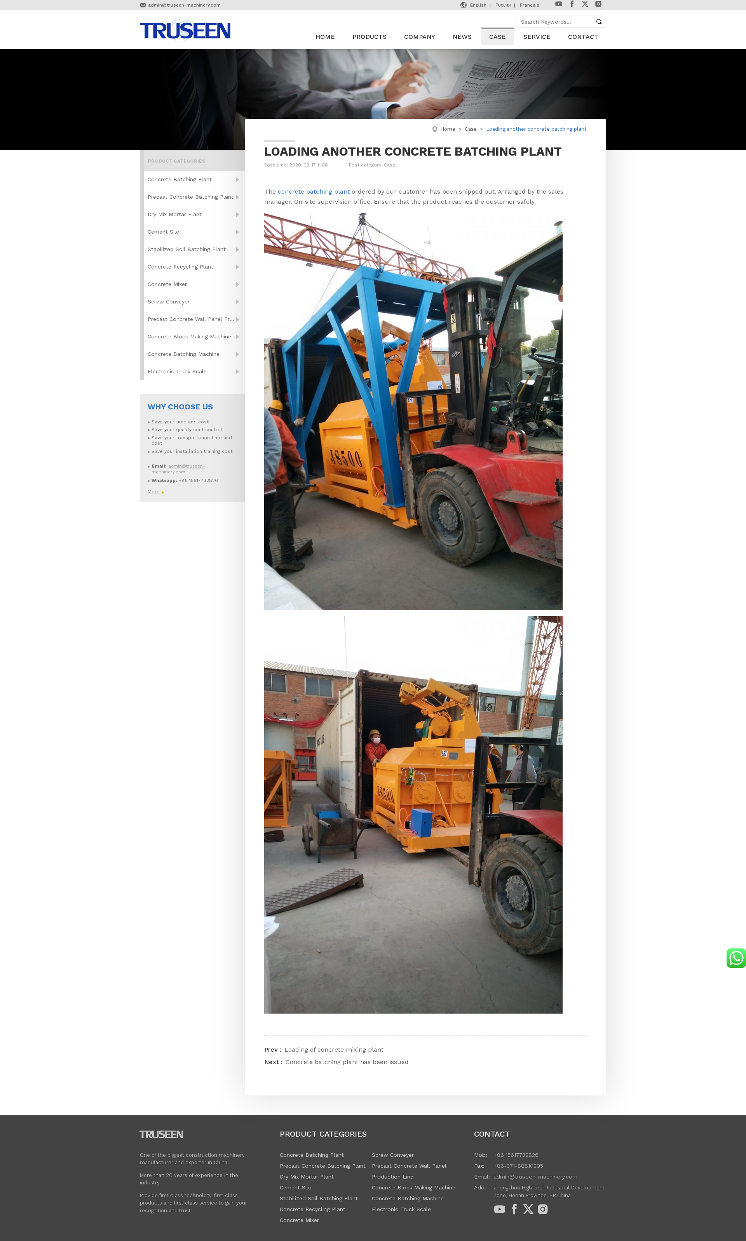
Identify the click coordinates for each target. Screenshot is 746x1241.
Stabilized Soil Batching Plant (187, 249)
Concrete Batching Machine (184, 354)
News (462, 36)
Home (325, 36)
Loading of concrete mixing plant (333, 1049)
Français (529, 5)
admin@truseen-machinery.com (184, 5)
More (153, 491)
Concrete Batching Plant (180, 179)
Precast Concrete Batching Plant (191, 197)
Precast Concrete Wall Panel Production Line (196, 319)
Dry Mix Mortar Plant (175, 214)
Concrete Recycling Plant (180, 266)
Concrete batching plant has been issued (347, 1062)
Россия (503, 5)
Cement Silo (164, 232)
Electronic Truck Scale (177, 371)
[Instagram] (598, 5)
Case (497, 36)
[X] (585, 5)
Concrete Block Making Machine (189, 336)
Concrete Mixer (167, 284)
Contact (583, 36)
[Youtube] (559, 5)
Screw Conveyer (169, 301)
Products (369, 36)
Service (537, 36)
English (478, 5)
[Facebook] (572, 5)
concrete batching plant (313, 191)
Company (419, 36)
